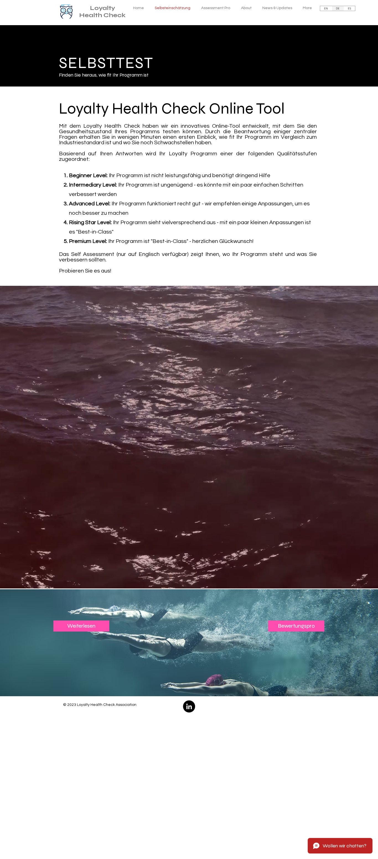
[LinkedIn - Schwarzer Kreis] (189, 706)
